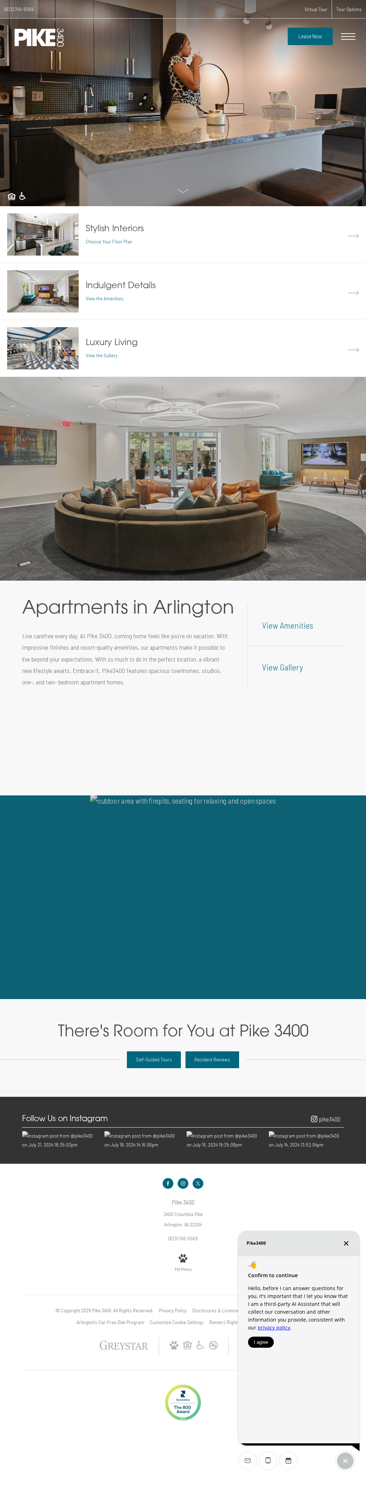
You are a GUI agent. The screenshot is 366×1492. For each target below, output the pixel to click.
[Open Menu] (348, 36)
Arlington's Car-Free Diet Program (110, 1322)
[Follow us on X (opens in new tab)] (198, 1183)
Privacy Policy (173, 1310)
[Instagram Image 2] (141, 1140)
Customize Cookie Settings (177, 1322)
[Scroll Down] (183, 190)
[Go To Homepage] (39, 38)
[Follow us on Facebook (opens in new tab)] (168, 1183)
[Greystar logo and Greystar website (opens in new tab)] (124, 1349)
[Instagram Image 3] (224, 1140)
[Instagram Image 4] (306, 1140)
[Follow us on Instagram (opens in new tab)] (183, 1183)
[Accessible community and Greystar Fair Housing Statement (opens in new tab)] (200, 1348)
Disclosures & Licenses (216, 1310)
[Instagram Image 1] (59, 1140)
